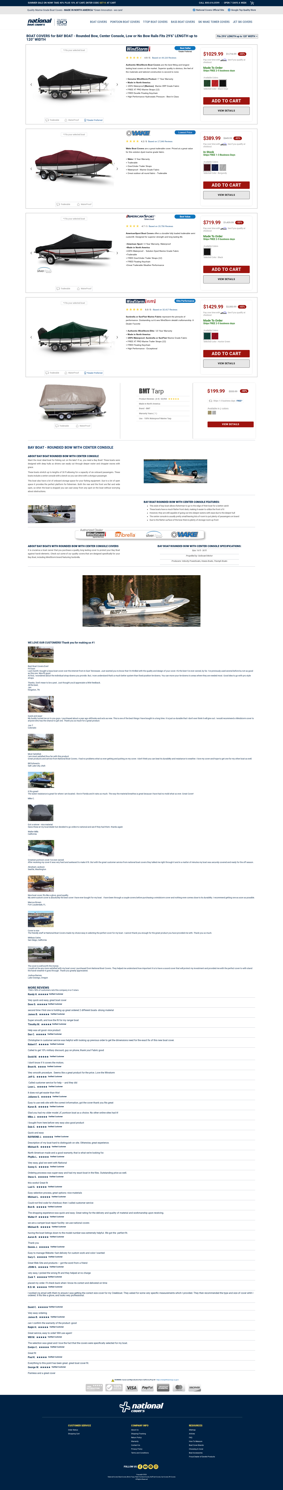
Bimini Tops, (131, 1477)
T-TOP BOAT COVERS (155, 22)
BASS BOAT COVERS (183, 22)
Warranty (135, 1441)
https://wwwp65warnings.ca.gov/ (168, 1380)
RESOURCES (195, 1425)
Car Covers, (164, 1477)
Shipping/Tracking (138, 1434)
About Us (135, 1430)
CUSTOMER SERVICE (79, 1425)
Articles (192, 1434)
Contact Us (135, 1445)
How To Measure (195, 1441)
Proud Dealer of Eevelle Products (202, 1457)
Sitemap (192, 1430)
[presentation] (31, 84)
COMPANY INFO (139, 1425)
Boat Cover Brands (196, 1445)
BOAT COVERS (98, 22)
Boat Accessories (196, 1453)
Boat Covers (122, 1477)
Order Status (73, 1430)
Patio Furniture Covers (142, 1477)
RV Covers (172, 1477)
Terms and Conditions (140, 1453)
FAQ (190, 1438)
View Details (226, 110)
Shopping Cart (74, 1434)
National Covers (113, 1477)
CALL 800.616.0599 (209, 2)
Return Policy (136, 1438)
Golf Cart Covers (155, 1477)
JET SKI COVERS (242, 22)
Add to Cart (226, 100)
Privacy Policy (136, 1449)
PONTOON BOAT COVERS (125, 22)
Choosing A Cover (196, 1449)
